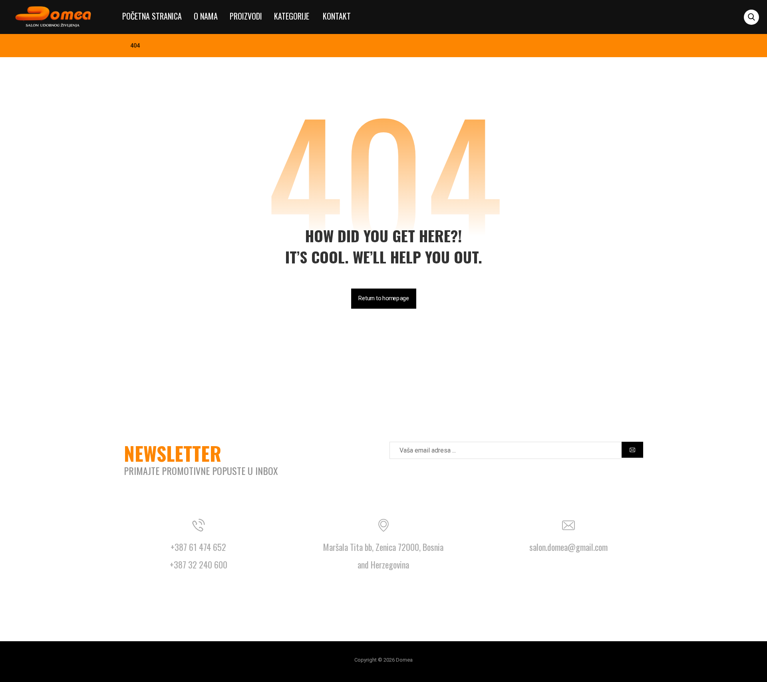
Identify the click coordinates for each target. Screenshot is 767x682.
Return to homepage (383, 298)
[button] (751, 17)
